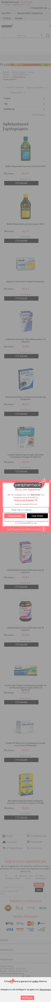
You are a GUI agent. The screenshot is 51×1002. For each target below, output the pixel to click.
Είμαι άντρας (37, 515)
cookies (35, 981)
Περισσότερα (45, 989)
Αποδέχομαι (27, 998)
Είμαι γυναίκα (15, 515)
